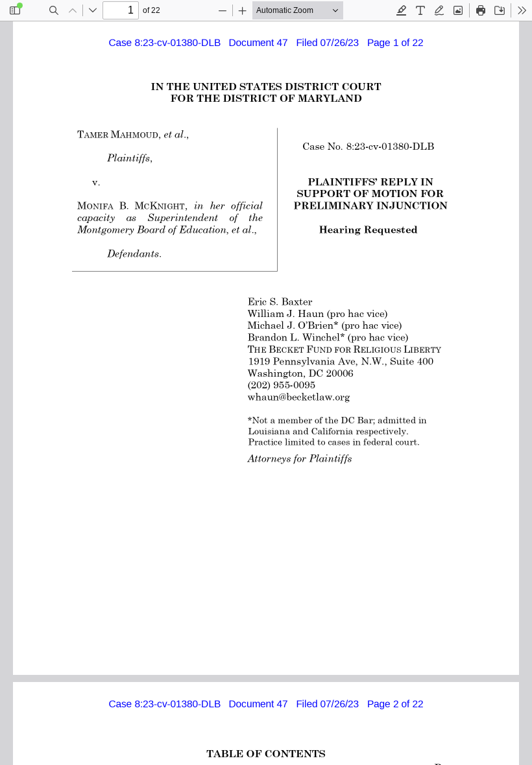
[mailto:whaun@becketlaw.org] (299, 396)
